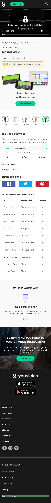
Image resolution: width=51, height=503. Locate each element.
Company (6, 441)
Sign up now (25, 358)
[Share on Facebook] (8, 184)
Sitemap (5, 490)
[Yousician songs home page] (4, 4)
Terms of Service (8, 471)
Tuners (4, 424)
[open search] (47, 4)
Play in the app (25, 104)
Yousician (6, 408)
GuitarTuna (6, 419)
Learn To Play (7, 413)
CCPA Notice (7, 484)
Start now (17, 4)
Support (5, 436)
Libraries (5, 430)
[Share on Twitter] (25, 184)
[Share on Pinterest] (42, 184)
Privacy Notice (7, 477)
